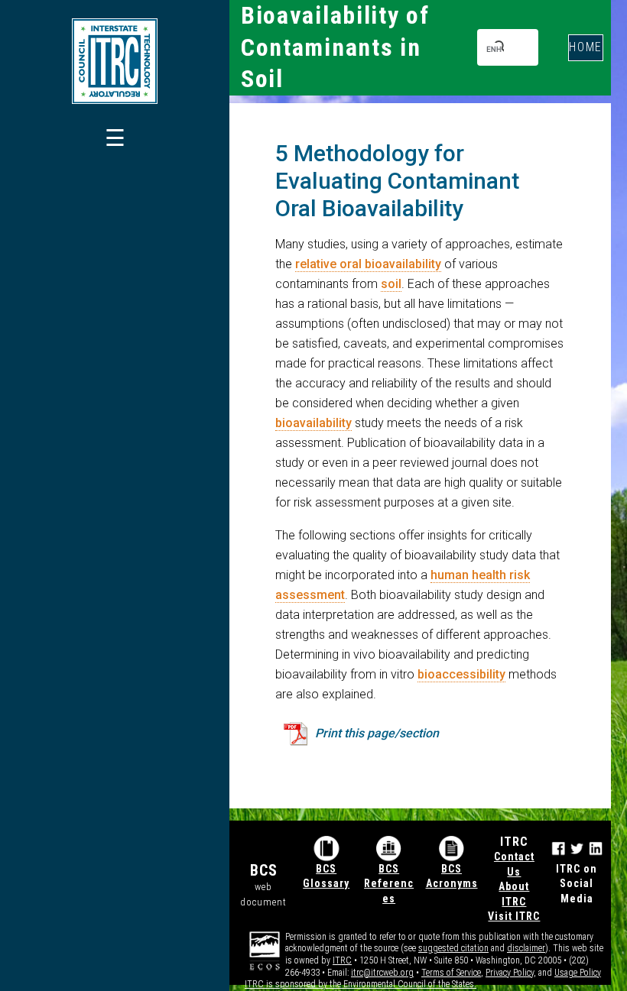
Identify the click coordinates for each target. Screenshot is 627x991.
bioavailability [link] (313, 423)
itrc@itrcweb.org (382, 972)
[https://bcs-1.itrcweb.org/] (114, 61)
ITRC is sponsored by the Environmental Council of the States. (360, 984)
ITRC (342, 960)
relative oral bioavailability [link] (368, 264)
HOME (586, 47)
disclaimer (526, 948)
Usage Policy (577, 972)
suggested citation (453, 948)
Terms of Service (451, 972)
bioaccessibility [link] (461, 674)
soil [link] (391, 284)
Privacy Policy (510, 972)
